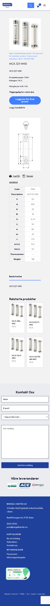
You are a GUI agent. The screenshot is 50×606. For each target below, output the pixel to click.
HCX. (21, 59)
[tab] (25, 276)
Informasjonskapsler (16, 557)
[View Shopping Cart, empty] (37, 6)
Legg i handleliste (17, 107)
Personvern (12, 554)
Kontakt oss (12, 545)
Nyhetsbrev (12, 542)
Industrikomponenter (23, 53)
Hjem (11, 53)
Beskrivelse (15, 276)
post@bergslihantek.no (17, 527)
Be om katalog (13, 538)
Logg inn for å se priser (25, 100)
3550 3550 (12, 523)
